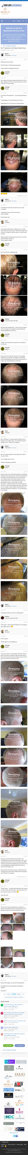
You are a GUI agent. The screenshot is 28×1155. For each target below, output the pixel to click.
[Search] (26, 21)
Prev (9, 994)
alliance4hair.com (14, 1132)
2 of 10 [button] (14, 994)
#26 (26, 249)
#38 (26, 885)
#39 (26, 904)
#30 (26, 436)
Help (25, 1144)
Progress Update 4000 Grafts (11, 1027)
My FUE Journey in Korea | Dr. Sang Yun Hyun (15, 1021)
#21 (26, 59)
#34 (26, 622)
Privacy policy (20, 1144)
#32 (26, 471)
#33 (26, 610)
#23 (26, 92)
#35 (26, 636)
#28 (26, 340)
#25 (26, 226)
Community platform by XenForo (14, 1149)
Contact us (3, 1144)
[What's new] (23, 21)
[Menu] (2, 21)
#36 (26, 651)
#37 (26, 856)
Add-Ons (9, 1150)
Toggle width (5, 1142)
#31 (26, 451)
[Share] (24, 59)
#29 (26, 353)
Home (2, 1146)
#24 (26, 205)
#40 (26, 980)
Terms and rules (11, 1144)
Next (19, 994)
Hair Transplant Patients (13, 1007)
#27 (26, 324)
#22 (26, 77)
